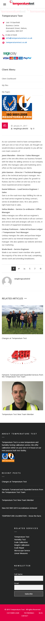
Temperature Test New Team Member (18, 414)
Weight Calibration (21, 545)
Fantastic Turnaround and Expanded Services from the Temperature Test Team (22, 376)
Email (16, 583)
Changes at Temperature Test (14, 338)
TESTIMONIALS (29, 613)
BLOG (41, 613)
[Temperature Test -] (21, 3)
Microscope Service (22, 550)
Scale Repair (19, 548)
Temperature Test (21, 537)
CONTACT (24, 616)
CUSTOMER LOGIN (13, 613)
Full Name (18, 574)
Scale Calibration (21, 542)
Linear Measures (21, 553)
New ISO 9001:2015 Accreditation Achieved (19, 508)
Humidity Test (20, 539)
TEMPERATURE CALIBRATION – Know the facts (21, 516)
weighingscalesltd (21, 128)
